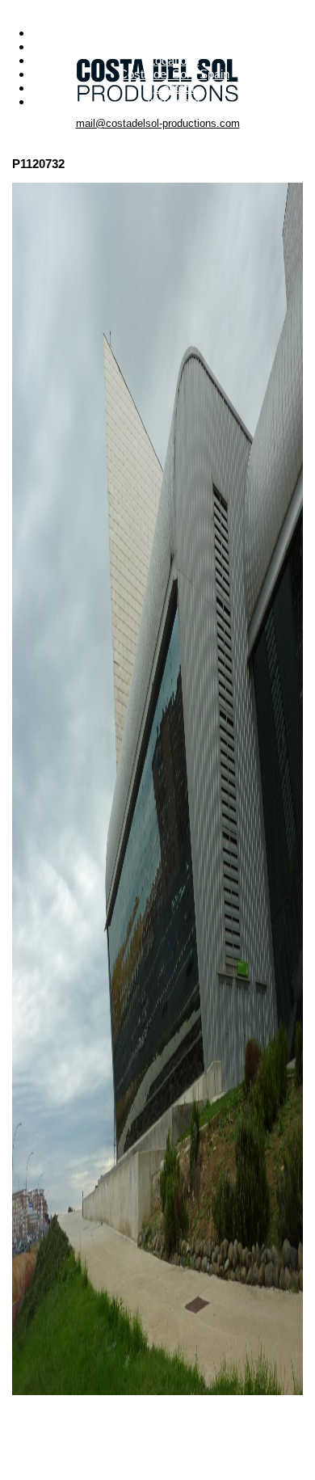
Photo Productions (173, 33)
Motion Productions (174, 46)
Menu (158, 7)
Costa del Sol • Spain (174, 74)
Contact (174, 88)
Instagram (173, 101)
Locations (174, 60)
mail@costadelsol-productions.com (158, 123)
